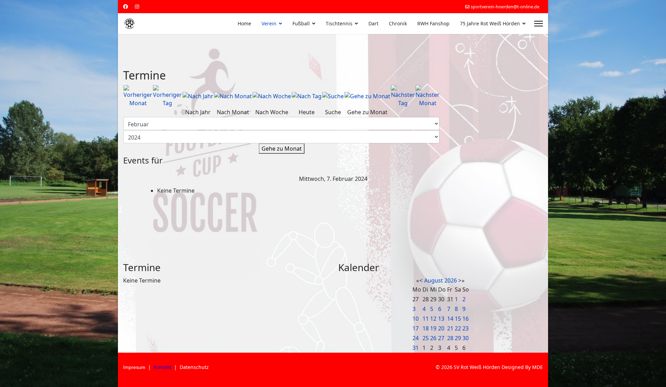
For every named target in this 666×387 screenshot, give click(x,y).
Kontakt (162, 367)
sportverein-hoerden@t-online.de (505, 7)
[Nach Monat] (233, 96)
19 (433, 328)
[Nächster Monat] (427, 96)
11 (425, 318)
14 (450, 318)
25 (425, 338)
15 (458, 318)
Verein (269, 23)
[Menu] (538, 23)
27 (441, 338)
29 (458, 338)
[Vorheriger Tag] (167, 96)
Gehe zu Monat (282, 148)
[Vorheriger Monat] (137, 96)
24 (415, 338)
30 (465, 338)
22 (458, 328)
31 (415, 348)
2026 (450, 280)
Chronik (398, 23)
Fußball (301, 23)
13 (441, 318)
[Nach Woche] (272, 96)
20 (441, 328)
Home (244, 23)
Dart (373, 23)
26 (433, 338)
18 (425, 328)
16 (465, 318)
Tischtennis (339, 23)
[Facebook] (125, 6)
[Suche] (333, 96)
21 (450, 328)
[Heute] (307, 96)
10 (415, 318)
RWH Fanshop (433, 23)
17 (415, 328)
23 (465, 328)
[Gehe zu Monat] (367, 96)
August (433, 280)
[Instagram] (137, 6)
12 (433, 318)
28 (450, 338)
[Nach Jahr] (197, 96)
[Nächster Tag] (403, 96)
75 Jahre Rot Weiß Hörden (490, 23)
